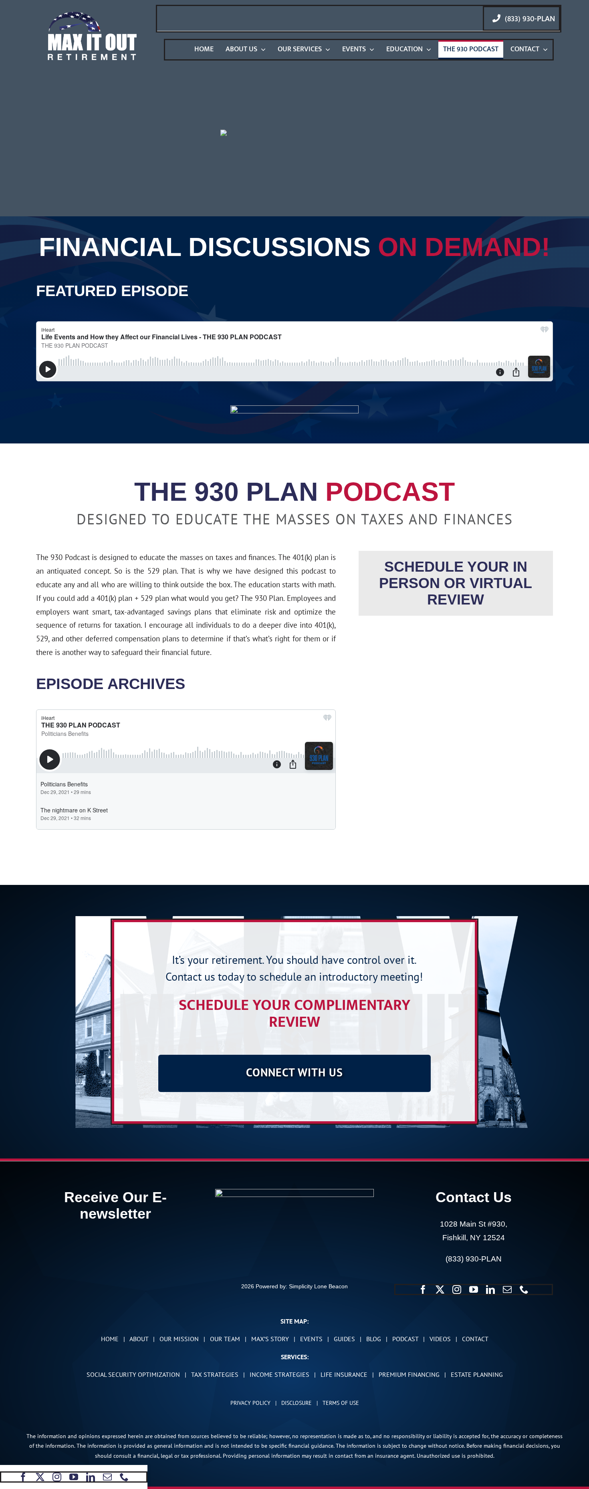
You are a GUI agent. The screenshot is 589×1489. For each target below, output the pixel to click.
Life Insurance (344, 1374)
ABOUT (138, 1339)
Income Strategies (279, 1374)
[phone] (124, 1477)
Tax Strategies (214, 1374)
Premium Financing (409, 1374)
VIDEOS (440, 1339)
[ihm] (294, 409)
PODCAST (405, 1339)
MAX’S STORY (270, 1339)
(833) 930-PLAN (474, 1259)
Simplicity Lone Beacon (318, 1286)
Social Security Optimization (133, 1374)
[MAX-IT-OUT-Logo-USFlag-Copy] (92, 14)
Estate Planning (477, 1374)
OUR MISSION (179, 1339)
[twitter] (40, 1477)
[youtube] (73, 1477)
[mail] (107, 1477)
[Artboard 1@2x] (294, 1192)
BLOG (373, 1339)
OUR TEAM (225, 1339)
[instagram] (56, 1477)
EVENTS (311, 1339)
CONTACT (475, 1339)
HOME (110, 1339)
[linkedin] (90, 1477)
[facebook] (23, 1477)
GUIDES (344, 1339)
